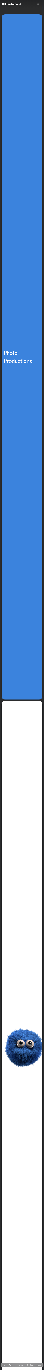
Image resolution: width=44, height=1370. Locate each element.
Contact (39, 1365)
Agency (11, 1365)
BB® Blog (30, 1365)
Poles (4, 1365)
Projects (20, 1365)
